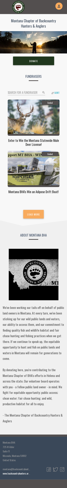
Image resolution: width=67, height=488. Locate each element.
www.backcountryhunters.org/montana (21, 473)
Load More (33, 214)
